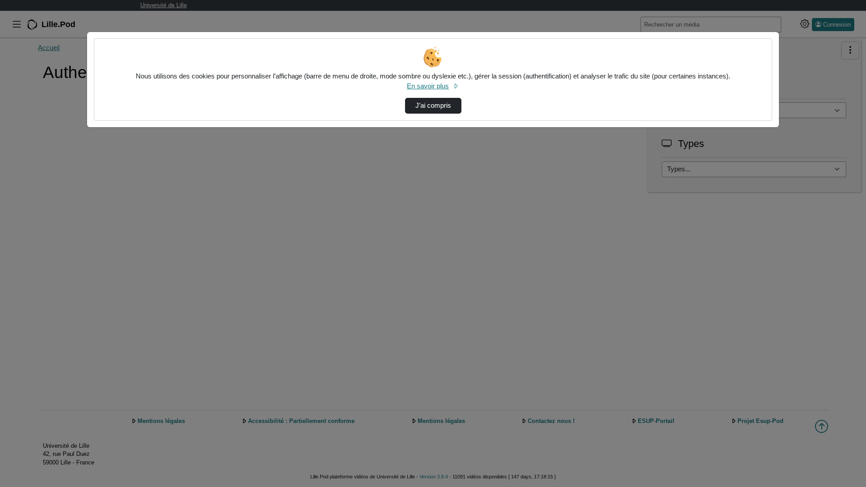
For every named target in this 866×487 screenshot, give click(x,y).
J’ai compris (433, 105)
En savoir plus (428, 86)
